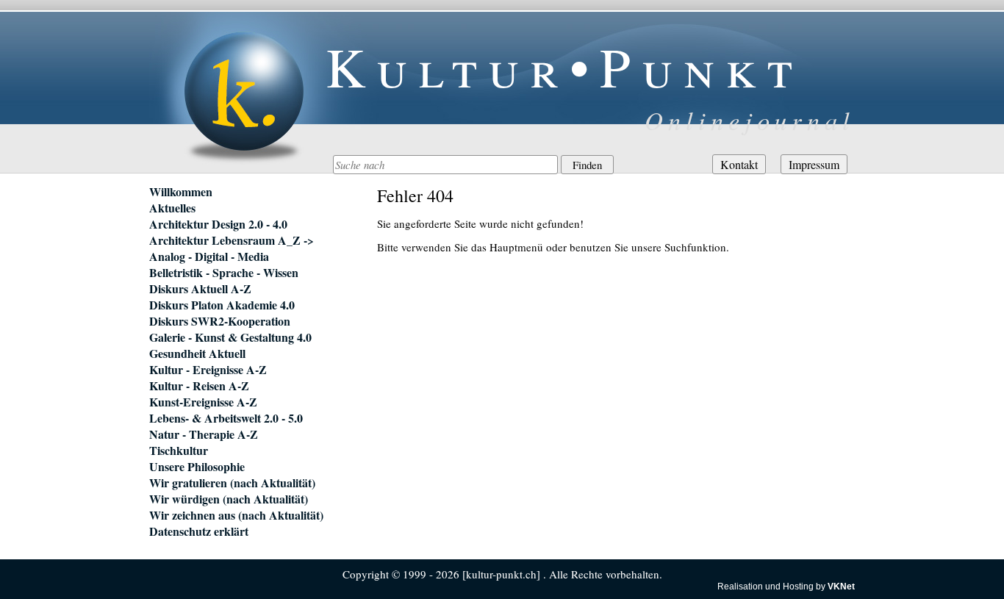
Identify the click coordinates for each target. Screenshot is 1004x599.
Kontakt (739, 164)
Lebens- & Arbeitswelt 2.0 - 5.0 (226, 418)
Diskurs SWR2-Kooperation (219, 321)
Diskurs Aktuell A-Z (200, 289)
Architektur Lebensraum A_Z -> (231, 240)
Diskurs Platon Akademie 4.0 (222, 305)
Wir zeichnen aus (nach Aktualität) (236, 515)
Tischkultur (178, 450)
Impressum (814, 164)
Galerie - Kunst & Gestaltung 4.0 (230, 337)
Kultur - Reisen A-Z (199, 386)
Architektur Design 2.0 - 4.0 (218, 224)
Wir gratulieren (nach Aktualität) (232, 483)
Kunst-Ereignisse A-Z (203, 402)
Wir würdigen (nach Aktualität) (228, 499)
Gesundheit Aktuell (197, 353)
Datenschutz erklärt (198, 531)
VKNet (841, 586)
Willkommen (180, 192)
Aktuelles (172, 208)
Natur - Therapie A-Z (203, 434)
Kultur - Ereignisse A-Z (208, 370)
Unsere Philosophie (197, 467)
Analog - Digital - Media (209, 256)
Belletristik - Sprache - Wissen (223, 273)
